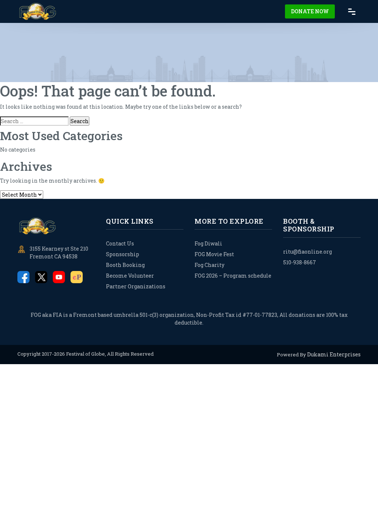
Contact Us (120, 243)
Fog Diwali (208, 243)
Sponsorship (122, 254)
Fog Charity (209, 264)
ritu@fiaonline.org (307, 251)
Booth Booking (125, 264)
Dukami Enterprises (334, 354)
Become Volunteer (130, 275)
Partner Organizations (135, 286)
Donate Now (310, 11)
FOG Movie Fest (214, 254)
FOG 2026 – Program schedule (233, 275)
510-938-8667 (299, 262)
